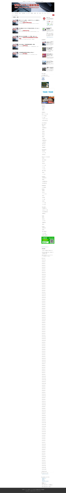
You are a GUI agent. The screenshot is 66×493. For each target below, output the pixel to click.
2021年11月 (43, 338)
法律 (42, 131)
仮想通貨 (32, 13)
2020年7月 (43, 367)
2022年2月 (43, 333)
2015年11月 (43, 467)
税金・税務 (36, 37)
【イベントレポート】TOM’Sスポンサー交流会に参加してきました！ (49, 62)
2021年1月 (43, 356)
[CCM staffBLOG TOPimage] (33, 7)
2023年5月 (43, 306)
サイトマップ (48, 13)
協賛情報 (43, 213)
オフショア (43, 152)
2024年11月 (43, 274)
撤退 (42, 224)
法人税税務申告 (44, 181)
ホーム (13, 13)
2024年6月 (43, 283)
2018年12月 (43, 401)
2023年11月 (43, 295)
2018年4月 (43, 415)
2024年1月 (43, 292)
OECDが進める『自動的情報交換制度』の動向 (27, 44)
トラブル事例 (43, 187)
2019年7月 (43, 388)
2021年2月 (43, 354)
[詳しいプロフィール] (44, 19)
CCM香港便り (44, 208)
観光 (42, 195)
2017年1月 (43, 442)
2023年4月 (43, 308)
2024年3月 (43, 288)
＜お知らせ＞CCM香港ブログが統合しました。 (47, 250)
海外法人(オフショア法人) (30, 37)
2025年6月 (43, 263)
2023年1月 (43, 313)
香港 (37, 13)
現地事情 (43, 222)
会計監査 (35, 13)
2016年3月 (43, 460)
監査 (42, 179)
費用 (42, 136)
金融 (42, 190)
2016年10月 (43, 447)
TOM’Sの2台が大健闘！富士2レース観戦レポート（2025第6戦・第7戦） (49, 48)
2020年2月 (43, 376)
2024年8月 (43, 279)
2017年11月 (43, 424)
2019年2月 (43, 397)
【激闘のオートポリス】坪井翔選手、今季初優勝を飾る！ (49, 68)
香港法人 (20, 13)
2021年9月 (43, 342)
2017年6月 (43, 433)
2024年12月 (43, 272)
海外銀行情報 (23, 13)
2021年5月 (43, 349)
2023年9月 (43, 299)
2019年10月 (43, 383)
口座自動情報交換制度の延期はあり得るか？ (26, 52)
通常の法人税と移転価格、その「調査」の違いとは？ (28, 36)
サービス (43, 204)
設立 (42, 161)
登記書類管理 (43, 140)
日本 (42, 13)
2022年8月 (43, 322)
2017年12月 (43, 422)
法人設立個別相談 (44, 211)
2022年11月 (43, 317)
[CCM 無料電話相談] (44, 30)
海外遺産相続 (43, 185)
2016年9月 (43, 449)
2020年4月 (43, 372)
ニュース (43, 174)
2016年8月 (43, 451)
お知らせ (40, 13)
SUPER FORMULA (44, 120)
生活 (42, 197)
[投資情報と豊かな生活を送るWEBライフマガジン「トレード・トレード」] (47, 92)
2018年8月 (43, 408)
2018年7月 (43, 410)
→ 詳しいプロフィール (49, 25)
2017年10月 (43, 426)
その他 (42, 108)
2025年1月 (43, 270)
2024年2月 (43, 290)
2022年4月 (43, 329)
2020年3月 (43, 374)
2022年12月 (43, 315)
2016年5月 (43, 456)
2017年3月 (43, 438)
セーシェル (43, 165)
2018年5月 (43, 413)
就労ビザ (43, 145)
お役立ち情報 (16, 13)
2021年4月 (43, 351)
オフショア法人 (28, 13)
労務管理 (43, 147)
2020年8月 (43, 365)
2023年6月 (43, 304)
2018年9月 (43, 406)
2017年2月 (43, 440)
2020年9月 (43, 363)
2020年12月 (43, 358)
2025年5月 (43, 265)
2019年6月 (43, 390)
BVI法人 (43, 163)
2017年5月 (43, 435)
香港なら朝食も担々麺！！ (45, 486)
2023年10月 (43, 297)
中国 (29, 22)
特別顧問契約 (43, 127)
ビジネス (27, 22)
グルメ (43, 199)
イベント (43, 117)
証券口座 (43, 154)
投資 (42, 172)
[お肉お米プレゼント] (47, 100)
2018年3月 (43, 417)
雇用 (42, 129)
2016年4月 (43, 458)
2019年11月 (43, 381)
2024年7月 (43, 281)
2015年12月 (43, 465)
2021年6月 (43, 347)
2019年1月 (43, 399)
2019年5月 (43, 392)
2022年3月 (43, 331)
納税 (28, 30)
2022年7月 (43, 324)
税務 (34, 37)
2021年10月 (43, 340)
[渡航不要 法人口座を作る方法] (47, 85)
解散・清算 (43, 170)
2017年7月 (43, 431)
